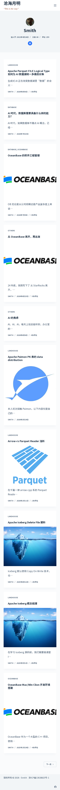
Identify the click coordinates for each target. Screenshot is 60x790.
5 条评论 (34, 91)
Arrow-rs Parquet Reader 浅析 (26, 441)
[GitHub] (55, 787)
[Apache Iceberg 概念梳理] (30, 627)
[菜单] (55, 5)
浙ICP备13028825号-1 (39, 777)
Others (11, 230)
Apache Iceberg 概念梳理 (22, 603)
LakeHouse (13, 65)
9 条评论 (35, 296)
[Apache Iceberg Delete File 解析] (30, 546)
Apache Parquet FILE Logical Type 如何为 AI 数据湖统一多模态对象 (29, 72)
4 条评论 (34, 335)
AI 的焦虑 (13, 317)
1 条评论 (35, 582)
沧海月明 (12, 3)
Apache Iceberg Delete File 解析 (26, 522)
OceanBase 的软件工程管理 (24, 155)
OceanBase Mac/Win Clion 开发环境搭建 (29, 686)
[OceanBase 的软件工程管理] (30, 179)
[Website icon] (30, 43)
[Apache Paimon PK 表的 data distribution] (30, 384)
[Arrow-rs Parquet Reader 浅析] (30, 465)
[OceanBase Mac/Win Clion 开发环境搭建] (30, 712)
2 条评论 (35, 500)
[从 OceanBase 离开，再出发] (30, 260)
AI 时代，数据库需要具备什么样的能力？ (28, 114)
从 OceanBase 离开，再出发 (24, 236)
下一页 (48, 764)
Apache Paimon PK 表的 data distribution (25, 358)
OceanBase (22, 149)
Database (12, 107)
